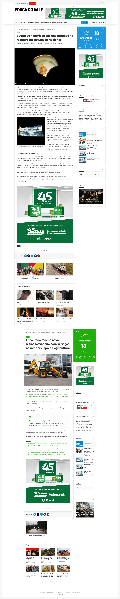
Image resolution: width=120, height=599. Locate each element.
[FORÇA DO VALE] (28, 10)
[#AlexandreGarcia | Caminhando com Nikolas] (82, 147)
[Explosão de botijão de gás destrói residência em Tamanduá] (64, 312)
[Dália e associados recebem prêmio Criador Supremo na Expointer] (45, 295)
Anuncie (66, 22)
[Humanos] (82, 134)
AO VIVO (85, 22)
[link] (23, 156)
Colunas (30, 22)
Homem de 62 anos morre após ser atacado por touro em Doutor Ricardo (64, 302)
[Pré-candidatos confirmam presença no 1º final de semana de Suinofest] (82, 141)
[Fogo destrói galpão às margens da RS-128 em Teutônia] (45, 312)
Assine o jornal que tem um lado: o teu (51, 22)
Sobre (37, 22)
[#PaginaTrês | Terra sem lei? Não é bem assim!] (82, 153)
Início (17, 22)
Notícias (22, 22)
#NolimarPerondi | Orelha (93, 158)
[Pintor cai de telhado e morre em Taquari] (25, 295)
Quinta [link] (52, 91)
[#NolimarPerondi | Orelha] (82, 160)
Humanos (89, 132)
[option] (91, 196)
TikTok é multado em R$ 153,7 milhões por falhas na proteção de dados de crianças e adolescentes (25, 320)
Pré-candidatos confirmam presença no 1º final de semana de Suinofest (94, 140)
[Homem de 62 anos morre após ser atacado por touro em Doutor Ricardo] (64, 295)
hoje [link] (23, 156)
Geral (22, 29)
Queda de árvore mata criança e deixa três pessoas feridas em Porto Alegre (53, 3)
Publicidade (45, 185)
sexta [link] (33, 156)
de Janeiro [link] (63, 165)
